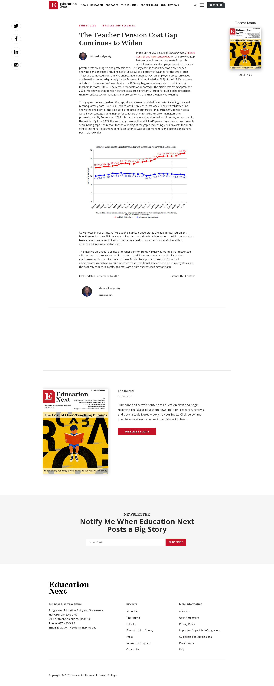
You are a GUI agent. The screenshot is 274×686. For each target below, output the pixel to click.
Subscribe (176, 542)
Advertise (184, 611)
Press (129, 636)
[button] (195, 5)
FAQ (181, 649)
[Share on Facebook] (16, 39)
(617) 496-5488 (66, 623)
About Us (131, 611)
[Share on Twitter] (16, 26)
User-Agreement (189, 617)
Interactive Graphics (138, 643)
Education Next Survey (139, 630)
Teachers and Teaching (118, 26)
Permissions (186, 643)
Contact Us (132, 649)
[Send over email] (16, 65)
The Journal (133, 617)
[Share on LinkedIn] (16, 52)
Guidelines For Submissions (195, 636)
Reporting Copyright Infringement (199, 630)
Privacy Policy (187, 624)
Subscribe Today (137, 431)
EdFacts (130, 624)
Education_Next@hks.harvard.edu (76, 627)
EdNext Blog (88, 26)
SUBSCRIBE (216, 4)
